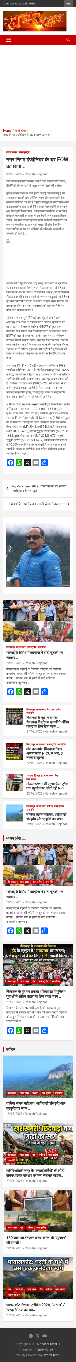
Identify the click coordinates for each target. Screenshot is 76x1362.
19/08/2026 (34, 824)
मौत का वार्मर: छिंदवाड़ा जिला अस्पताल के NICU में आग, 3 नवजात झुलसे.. (44, 753)
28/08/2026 (14, 663)
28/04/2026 (14, 1248)
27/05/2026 (14, 1181)
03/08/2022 (14, 174)
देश (48, 709)
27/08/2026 (34, 731)
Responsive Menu (68, 3)
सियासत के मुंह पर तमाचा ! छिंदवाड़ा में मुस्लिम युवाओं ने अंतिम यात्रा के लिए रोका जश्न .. (47, 722)
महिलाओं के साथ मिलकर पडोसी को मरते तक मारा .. (37, 504)
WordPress (51, 1355)
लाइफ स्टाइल (14, 1294)
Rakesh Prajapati (36, 174)
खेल (9, 1289)
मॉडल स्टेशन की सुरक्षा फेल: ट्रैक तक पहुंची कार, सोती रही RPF (47, 786)
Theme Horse (43, 1349)
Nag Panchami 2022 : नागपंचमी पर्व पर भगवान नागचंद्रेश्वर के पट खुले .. (38, 488)
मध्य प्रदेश (24, 152)
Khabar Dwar (48, 1344)
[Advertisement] (38, 85)
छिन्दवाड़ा (10, 647)
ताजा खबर (11, 152)
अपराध (29, 775)
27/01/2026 (14, 1315)
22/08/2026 (34, 763)
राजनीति (42, 647)
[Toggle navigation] (8, 40)
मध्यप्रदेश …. (16, 838)
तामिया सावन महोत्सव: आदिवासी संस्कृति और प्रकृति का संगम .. (46, 816)
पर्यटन (50, 806)
